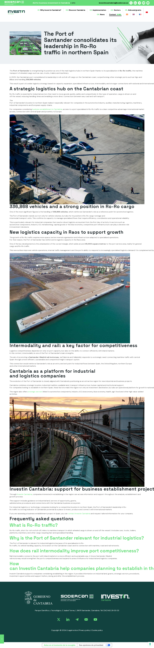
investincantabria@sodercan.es (113, 3)
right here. (72, 3)
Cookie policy (97, 630)
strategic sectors (35, 391)
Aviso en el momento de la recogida (59, 645)
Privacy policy (84, 630)
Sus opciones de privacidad (91, 645)
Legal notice (73, 630)
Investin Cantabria (24, 494)
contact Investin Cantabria (79, 513)
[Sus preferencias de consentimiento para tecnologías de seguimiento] (150, 644)
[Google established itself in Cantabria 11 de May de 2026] (2, 638)
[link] (39, 598)
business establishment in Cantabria (47, 109)
